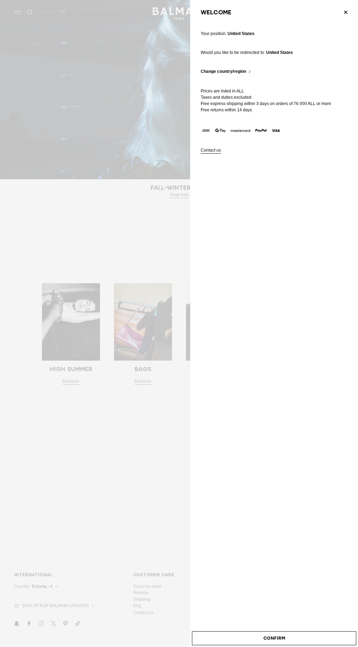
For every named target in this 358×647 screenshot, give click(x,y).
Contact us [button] (211, 150)
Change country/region (223, 71)
